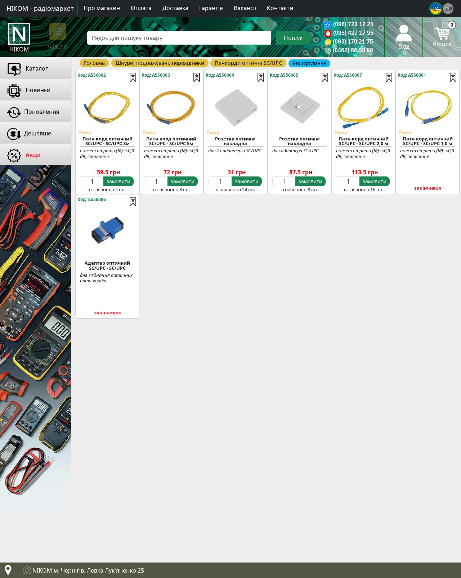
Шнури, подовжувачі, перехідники (160, 62)
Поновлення (41, 112)
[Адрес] (6, 572)
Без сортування (309, 63)
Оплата (141, 8)
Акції (32, 155)
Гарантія (211, 8)
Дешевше (37, 133)
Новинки (37, 90)
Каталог (36, 68)
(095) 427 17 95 (353, 33)
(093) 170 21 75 (353, 42)
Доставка (175, 8)
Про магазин (102, 8)
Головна (94, 62)
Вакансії (245, 8)
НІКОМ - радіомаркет (40, 8)
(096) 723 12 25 (353, 24)
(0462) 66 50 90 (353, 50)
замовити (118, 181)
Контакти (280, 8)
